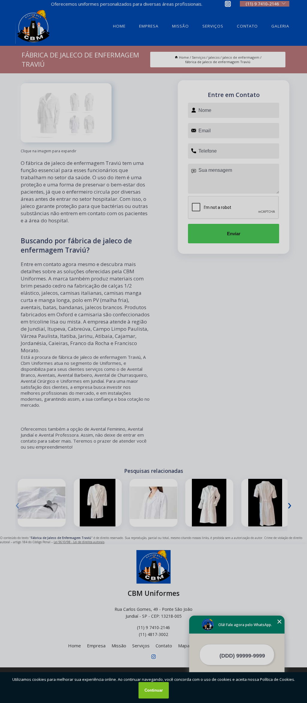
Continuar (154, 690)
